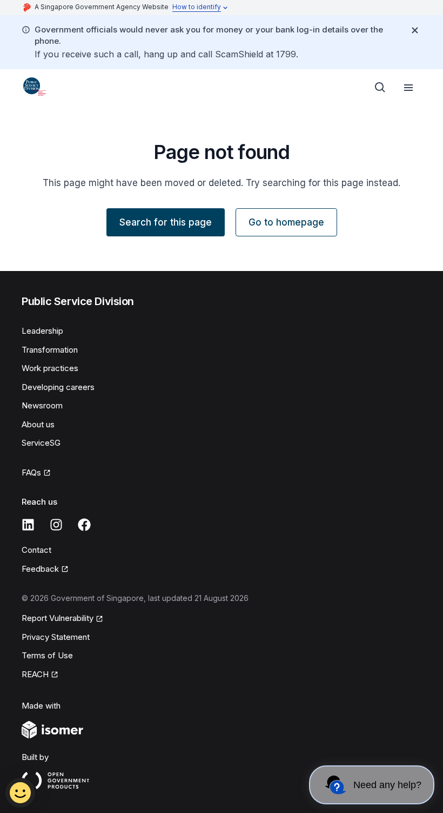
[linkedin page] (28, 524)
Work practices (50, 368)
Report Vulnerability (57, 618)
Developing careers (58, 387)
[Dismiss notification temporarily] (415, 30)
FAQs (31, 472)
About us (38, 424)
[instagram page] (56, 524)
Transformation (50, 350)
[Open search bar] (380, 88)
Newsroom (42, 405)
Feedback (40, 569)
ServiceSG (41, 443)
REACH (35, 674)
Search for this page (165, 222)
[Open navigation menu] (408, 88)
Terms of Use (47, 655)
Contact (36, 550)
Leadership (42, 331)
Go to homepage (286, 222)
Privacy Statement (56, 637)
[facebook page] (84, 524)
